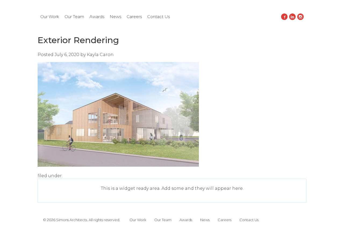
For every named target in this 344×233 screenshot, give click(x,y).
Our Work (49, 16)
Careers (134, 16)
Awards (96, 16)
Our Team (74, 16)
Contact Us (158, 16)
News (115, 16)
